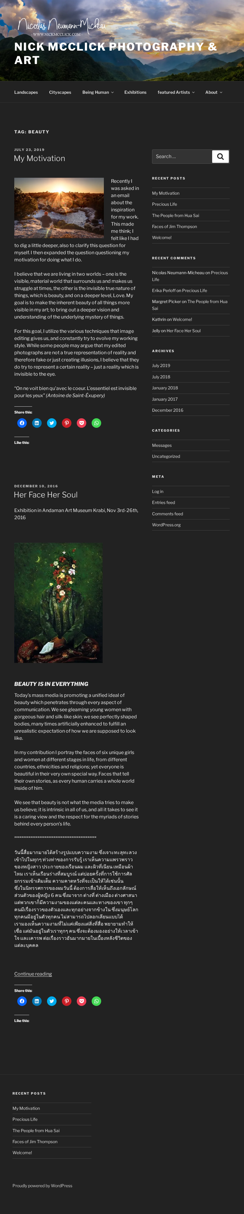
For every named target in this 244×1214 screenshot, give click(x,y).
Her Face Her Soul (46, 494)
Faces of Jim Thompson (174, 226)
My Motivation (39, 158)
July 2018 (161, 376)
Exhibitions (135, 92)
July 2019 (161, 365)
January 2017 (165, 399)
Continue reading (33, 974)
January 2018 (165, 387)
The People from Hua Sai (175, 215)
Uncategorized (166, 456)
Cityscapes (60, 92)
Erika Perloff (164, 290)
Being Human (95, 92)
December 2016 (167, 410)
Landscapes (26, 92)
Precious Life (164, 204)
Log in (157, 491)
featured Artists (174, 92)
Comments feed (167, 513)
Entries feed (163, 502)
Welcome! (161, 237)
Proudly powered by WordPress (42, 1185)
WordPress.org (166, 524)
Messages (162, 445)
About (211, 92)
